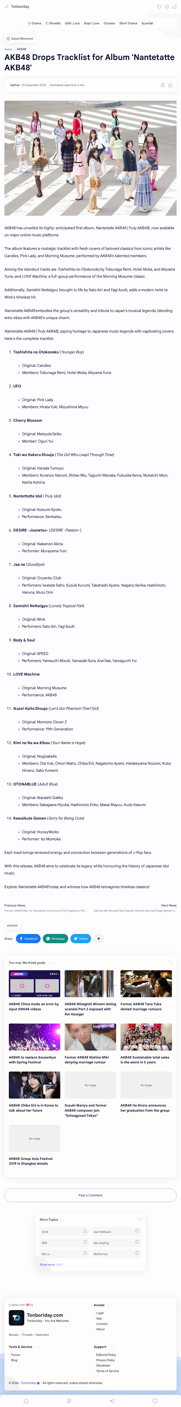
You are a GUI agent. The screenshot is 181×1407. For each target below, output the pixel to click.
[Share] (112, 1401)
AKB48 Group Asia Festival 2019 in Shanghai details (31, 1161)
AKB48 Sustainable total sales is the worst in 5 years (145, 1059)
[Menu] (69, 1401)
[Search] (159, 6)
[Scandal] (147, 23)
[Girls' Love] (72, 23)
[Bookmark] (167, 6)
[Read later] (162, 85)
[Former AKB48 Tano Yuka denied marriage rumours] (146, 983)
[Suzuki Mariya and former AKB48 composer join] (90, 1085)
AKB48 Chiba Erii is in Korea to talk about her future (33, 1108)
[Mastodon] (42, 1335)
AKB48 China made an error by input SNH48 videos (34, 1006)
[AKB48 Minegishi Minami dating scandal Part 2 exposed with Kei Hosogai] (90, 983)
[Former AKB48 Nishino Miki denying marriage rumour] (90, 1037)
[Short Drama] (128, 23)
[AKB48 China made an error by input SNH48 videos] (34, 983)
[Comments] (155, 1401)
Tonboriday (20, 6)
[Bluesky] (14, 1335)
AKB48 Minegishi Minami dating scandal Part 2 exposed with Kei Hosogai (90, 1009)
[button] (174, 6)
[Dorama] (109, 23)
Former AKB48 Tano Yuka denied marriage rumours (141, 1006)
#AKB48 (12, 926)
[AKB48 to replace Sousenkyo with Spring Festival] (34, 1037)
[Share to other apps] (98, 938)
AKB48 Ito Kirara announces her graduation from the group (145, 1108)
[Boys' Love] (91, 23)
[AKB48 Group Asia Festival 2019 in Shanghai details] (34, 1138)
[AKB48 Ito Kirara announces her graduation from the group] (146, 1085)
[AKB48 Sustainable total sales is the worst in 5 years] (146, 1037)
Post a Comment (90, 1195)
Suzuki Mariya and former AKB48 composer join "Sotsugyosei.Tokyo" (86, 1110)
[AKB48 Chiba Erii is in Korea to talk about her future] (34, 1085)
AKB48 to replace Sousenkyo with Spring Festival (32, 1059)
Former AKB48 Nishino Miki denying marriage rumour (87, 1059)
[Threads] (27, 1335)
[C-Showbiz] (53, 23)
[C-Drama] (34, 23)
